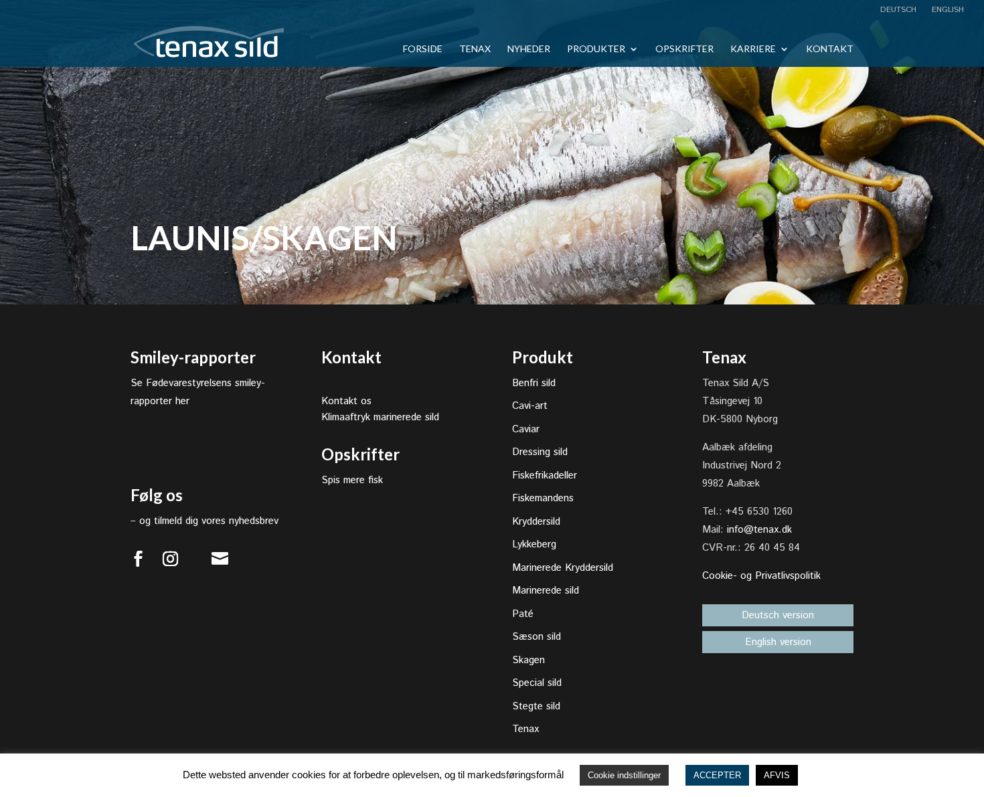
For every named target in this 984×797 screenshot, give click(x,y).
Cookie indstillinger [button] (624, 775)
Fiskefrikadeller (544, 475)
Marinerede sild (545, 591)
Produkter (596, 49)
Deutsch (898, 10)
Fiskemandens (543, 498)
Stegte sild (536, 706)
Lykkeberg (534, 544)
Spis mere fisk (352, 480)
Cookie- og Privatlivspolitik (761, 576)
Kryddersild (536, 522)
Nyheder (528, 49)
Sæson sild (536, 637)
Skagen (528, 660)
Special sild (537, 683)
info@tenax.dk (759, 530)
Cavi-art (530, 406)
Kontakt (829, 49)
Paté (523, 614)
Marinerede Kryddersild (562, 568)
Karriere (753, 49)
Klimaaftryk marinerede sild (380, 417)
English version (778, 642)
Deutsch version (778, 615)
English (946, 10)
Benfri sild (534, 383)
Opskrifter (684, 49)
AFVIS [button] (777, 775)
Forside (422, 49)
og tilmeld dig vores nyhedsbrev (208, 521)
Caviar (526, 429)
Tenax (475, 49)
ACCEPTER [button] (717, 775)
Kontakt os (346, 401)
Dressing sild (540, 452)
